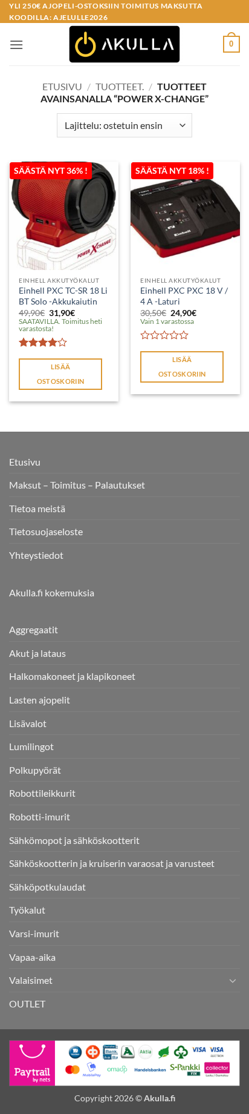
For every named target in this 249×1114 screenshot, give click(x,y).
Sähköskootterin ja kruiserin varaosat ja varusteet (112, 863)
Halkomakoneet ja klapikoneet (72, 676)
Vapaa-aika (32, 957)
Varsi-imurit (34, 933)
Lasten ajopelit (39, 699)
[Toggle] (232, 980)
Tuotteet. (119, 86)
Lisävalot (28, 723)
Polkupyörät (35, 770)
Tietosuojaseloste (46, 531)
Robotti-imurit (39, 816)
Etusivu (62, 86)
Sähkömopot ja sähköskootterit (74, 840)
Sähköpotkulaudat (47, 886)
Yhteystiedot (36, 555)
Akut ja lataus (37, 653)
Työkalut (27, 909)
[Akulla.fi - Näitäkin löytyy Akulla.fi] (124, 44)
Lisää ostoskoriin (61, 374)
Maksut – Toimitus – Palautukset (77, 484)
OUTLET (27, 1003)
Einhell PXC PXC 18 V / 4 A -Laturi (184, 296)
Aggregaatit (33, 629)
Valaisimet (31, 980)
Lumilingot (31, 746)
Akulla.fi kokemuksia (51, 592)
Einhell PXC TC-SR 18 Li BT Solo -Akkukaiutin (63, 296)
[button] (16, 44)
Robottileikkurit (42, 793)
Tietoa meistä (37, 508)
